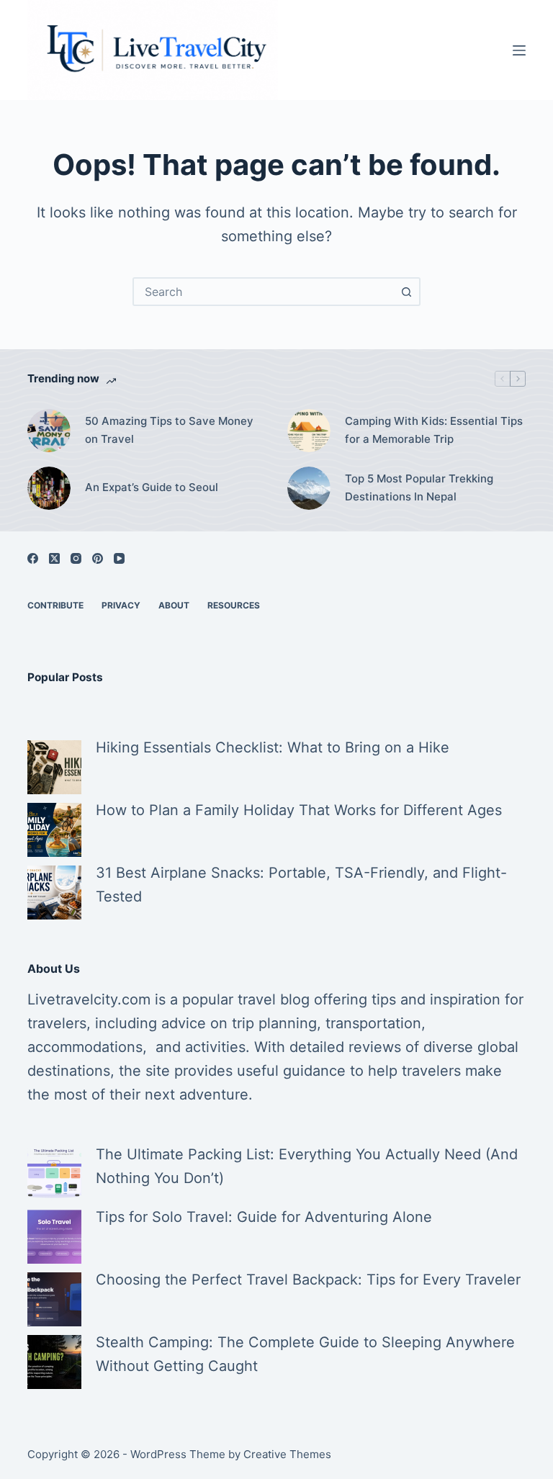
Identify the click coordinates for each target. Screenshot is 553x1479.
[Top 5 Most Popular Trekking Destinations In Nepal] (309, 488)
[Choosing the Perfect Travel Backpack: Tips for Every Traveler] (54, 1299)
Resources (233, 605)
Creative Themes (287, 1454)
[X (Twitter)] (54, 558)
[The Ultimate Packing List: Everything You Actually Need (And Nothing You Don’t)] (54, 1174)
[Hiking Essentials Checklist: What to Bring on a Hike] (54, 767)
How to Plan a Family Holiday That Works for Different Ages (299, 810)
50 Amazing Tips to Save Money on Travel (169, 430)
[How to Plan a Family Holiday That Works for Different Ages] (54, 830)
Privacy (121, 605)
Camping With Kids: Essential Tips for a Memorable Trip (434, 430)
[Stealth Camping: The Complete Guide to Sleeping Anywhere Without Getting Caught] (54, 1362)
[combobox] (263, 291)
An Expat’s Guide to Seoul (151, 487)
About (173, 605)
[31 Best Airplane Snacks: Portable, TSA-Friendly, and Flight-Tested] (54, 893)
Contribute (55, 605)
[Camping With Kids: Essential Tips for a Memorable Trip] (309, 430)
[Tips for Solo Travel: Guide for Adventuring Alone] (54, 1237)
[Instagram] (76, 558)
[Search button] (406, 292)
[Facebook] (32, 558)
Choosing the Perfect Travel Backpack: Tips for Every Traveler (308, 1279)
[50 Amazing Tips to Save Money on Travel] (49, 430)
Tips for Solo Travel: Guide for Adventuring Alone (264, 1217)
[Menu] (519, 50)
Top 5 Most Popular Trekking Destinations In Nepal (419, 487)
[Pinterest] (97, 558)
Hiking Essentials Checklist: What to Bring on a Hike (272, 747)
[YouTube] (119, 558)
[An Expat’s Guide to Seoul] (49, 488)
